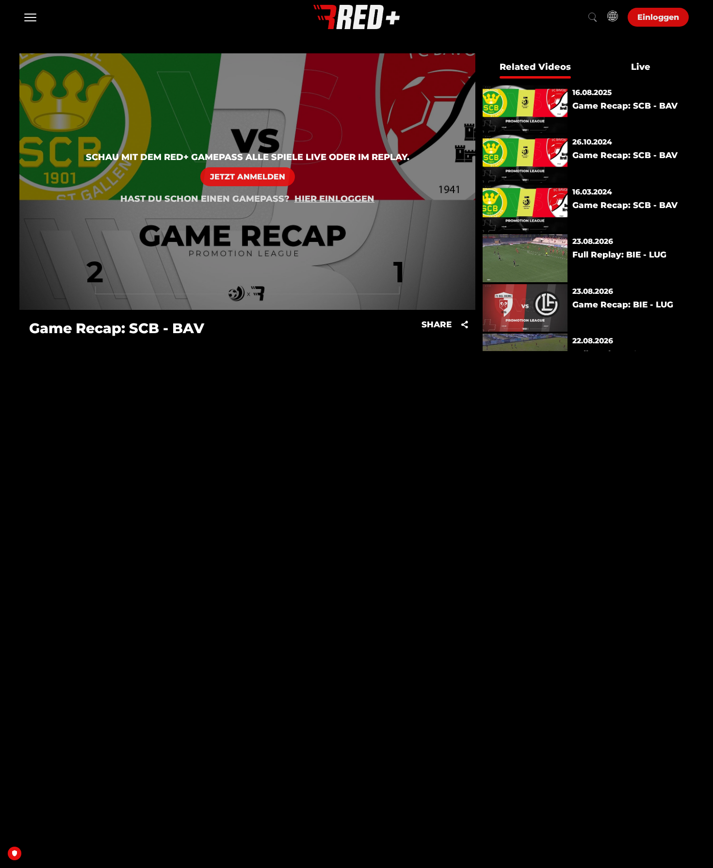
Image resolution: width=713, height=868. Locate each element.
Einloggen (658, 17)
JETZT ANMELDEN (247, 176)
